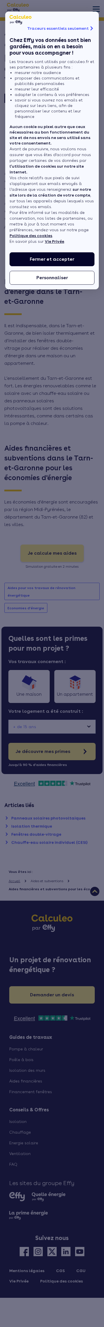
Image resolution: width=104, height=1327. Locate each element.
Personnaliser (52, 277)
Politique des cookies (31, 235)
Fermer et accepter (52, 259)
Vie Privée (54, 241)
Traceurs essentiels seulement (58, 28)
